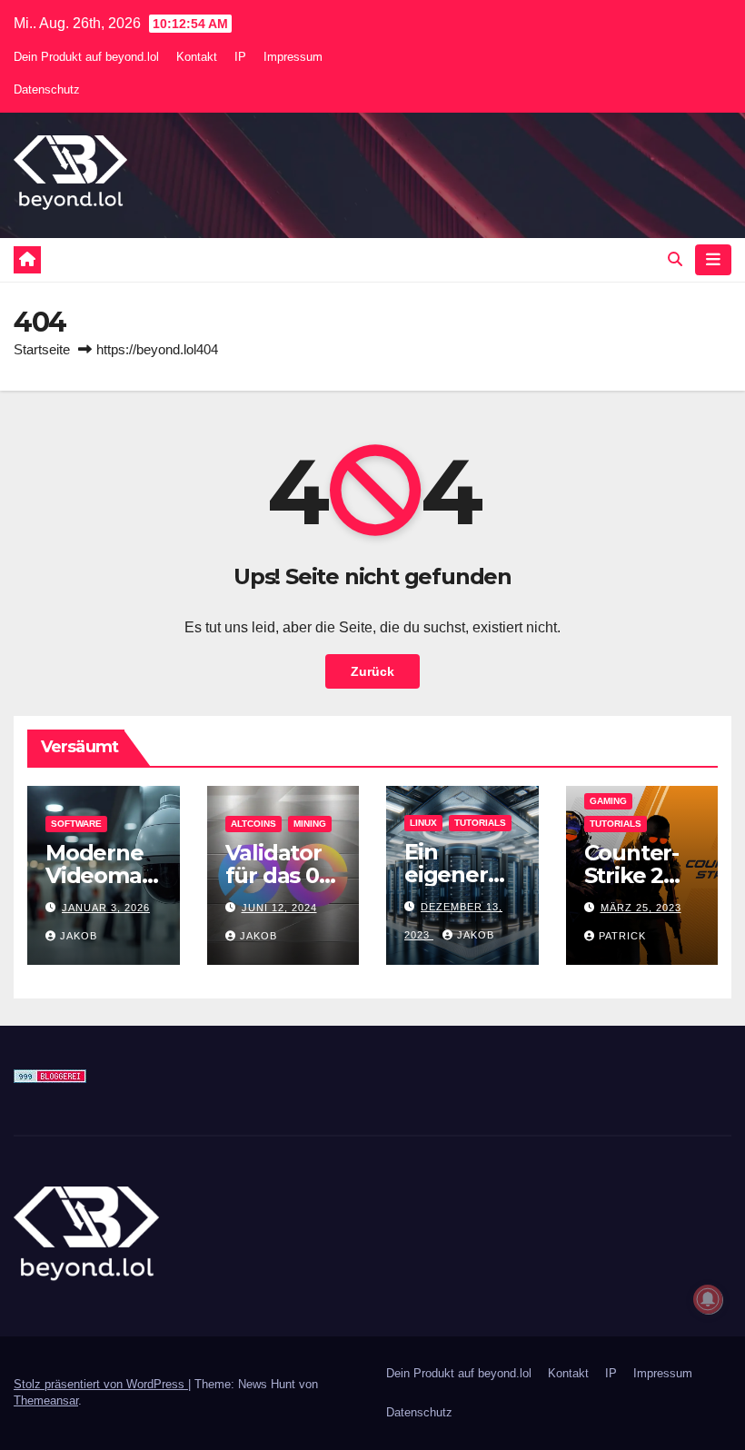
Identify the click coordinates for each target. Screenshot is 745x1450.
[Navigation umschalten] (713, 259)
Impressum (293, 57)
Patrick (622, 935)
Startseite (42, 349)
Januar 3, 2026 (106, 907)
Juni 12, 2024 (279, 907)
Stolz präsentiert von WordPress (101, 1384)
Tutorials (480, 823)
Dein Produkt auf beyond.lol (86, 57)
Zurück (372, 671)
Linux (423, 823)
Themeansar (46, 1400)
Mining (309, 824)
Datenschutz (47, 89)
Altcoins (253, 824)
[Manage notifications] (707, 1299)
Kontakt (196, 57)
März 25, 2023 (641, 907)
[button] (675, 259)
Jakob (78, 935)
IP (240, 57)
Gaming (608, 801)
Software (76, 824)
